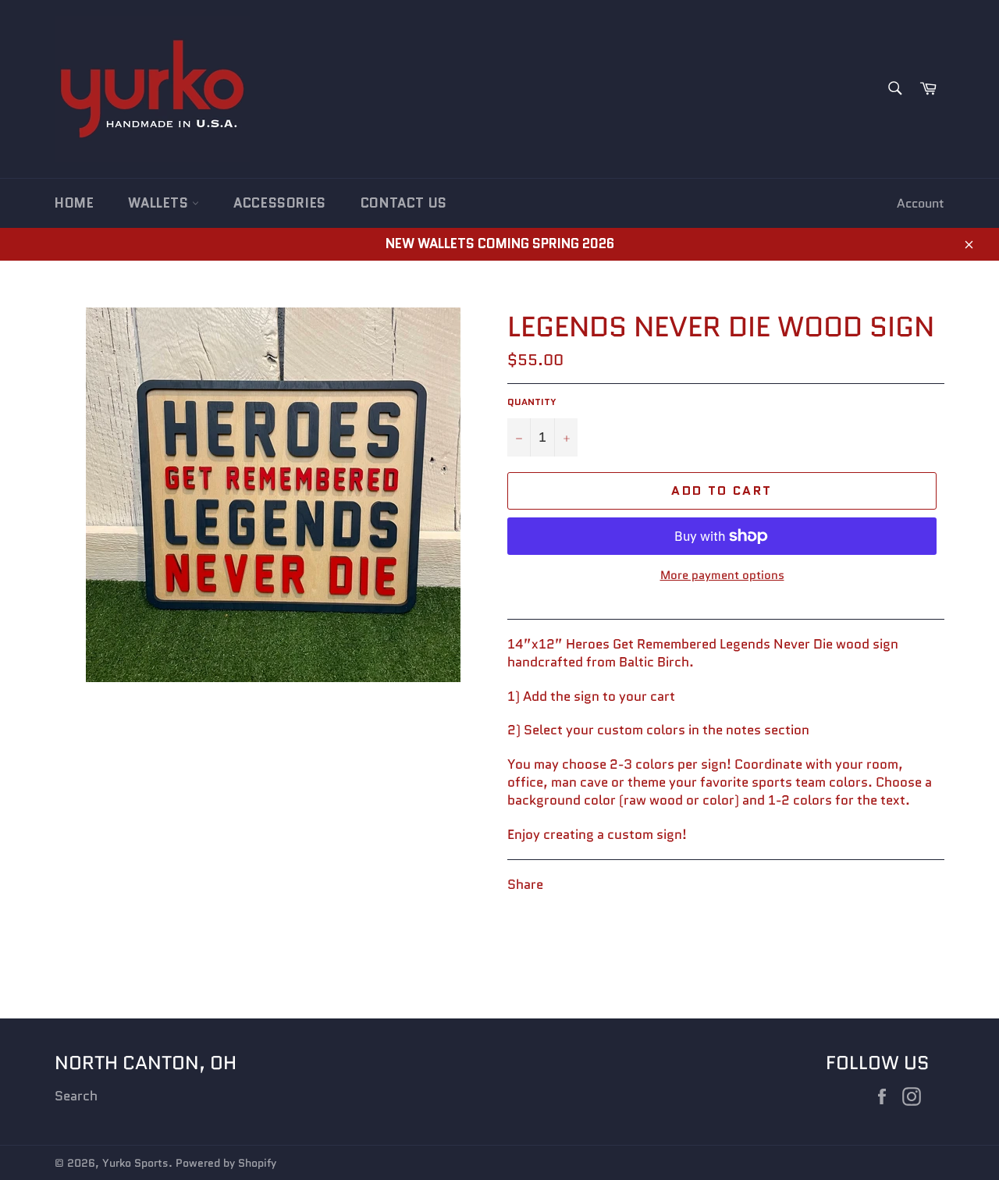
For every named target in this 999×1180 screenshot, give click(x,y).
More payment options (722, 575)
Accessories (279, 203)
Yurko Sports (135, 1163)
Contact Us (404, 203)
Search (76, 1095)
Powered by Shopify (226, 1163)
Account (920, 203)
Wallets (160, 203)
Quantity (531, 402)
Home (74, 203)
